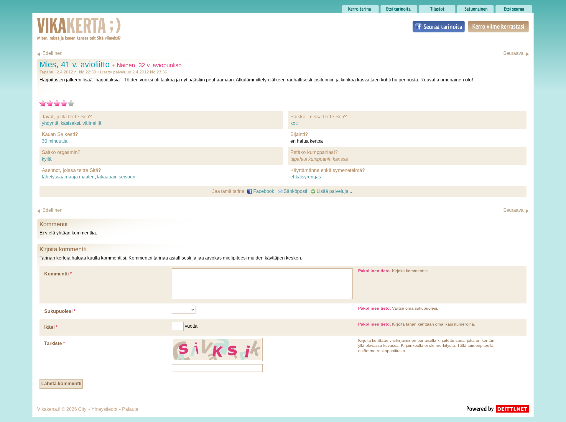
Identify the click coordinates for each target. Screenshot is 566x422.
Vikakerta (64, 23)
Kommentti (58, 273)
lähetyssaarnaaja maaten (68, 176)
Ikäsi (50, 327)
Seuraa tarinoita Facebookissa (438, 26)
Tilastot (426, 7)
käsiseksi (70, 123)
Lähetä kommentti (61, 383)
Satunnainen (470, 7)
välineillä (92, 123)
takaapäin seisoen (116, 176)
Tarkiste (54, 343)
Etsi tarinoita (393, 7)
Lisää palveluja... (333, 191)
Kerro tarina (354, 7)
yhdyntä (50, 123)
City (82, 409)
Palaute (130, 409)
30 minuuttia (55, 141)
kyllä (47, 159)
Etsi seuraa (507, 7)
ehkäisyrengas (305, 176)
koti (294, 123)
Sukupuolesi (59, 311)
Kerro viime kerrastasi (498, 26)
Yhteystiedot (104, 409)
